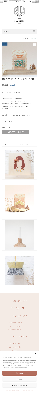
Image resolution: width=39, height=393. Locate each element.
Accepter (19, 373)
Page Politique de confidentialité (24, 390)
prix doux (34, 39)
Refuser (19, 379)
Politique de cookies (10, 390)
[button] (36, 353)
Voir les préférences (19, 385)
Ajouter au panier (16, 132)
